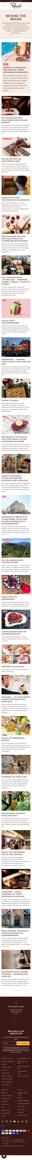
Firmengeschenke (22, 1115)
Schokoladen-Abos (7, 1079)
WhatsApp (21, 1112)
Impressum (8, 1139)
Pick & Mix (4, 1070)
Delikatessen (5, 1073)
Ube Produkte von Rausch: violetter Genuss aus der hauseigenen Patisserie (15, 439)
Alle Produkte (6, 1085)
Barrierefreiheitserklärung (18, 1141)
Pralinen (4, 1064)
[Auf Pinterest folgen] (10, 1121)
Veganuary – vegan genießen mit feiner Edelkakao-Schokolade (13, 894)
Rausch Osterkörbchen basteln (13, 739)
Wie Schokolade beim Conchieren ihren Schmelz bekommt (15, 120)
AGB (3, 1139)
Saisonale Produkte (7, 1076)
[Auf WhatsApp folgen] (26, 1121)
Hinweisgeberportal (18, 1139)
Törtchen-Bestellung (23, 1076)
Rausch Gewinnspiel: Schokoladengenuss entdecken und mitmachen (15, 478)
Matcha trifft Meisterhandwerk (10, 321)
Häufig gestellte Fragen (22, 1094)
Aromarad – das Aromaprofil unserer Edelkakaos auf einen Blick (16, 699)
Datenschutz (7, 1141)
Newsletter (21, 1109)
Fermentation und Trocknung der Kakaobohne (16, 198)
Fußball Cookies (10, 400)
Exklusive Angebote (7, 1082)
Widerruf (6, 1143)
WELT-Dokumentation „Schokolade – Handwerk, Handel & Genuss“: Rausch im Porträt (16, 280)
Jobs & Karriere (6, 1113)
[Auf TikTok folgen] (18, 1121)
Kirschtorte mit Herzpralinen (9, 598)
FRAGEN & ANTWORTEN (16, 1)
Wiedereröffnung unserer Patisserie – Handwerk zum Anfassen (15, 974)
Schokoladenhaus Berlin (22, 1062)
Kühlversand (21, 1106)
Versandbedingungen (23, 1100)
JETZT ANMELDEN (23, 1043)
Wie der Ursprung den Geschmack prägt (12, 561)
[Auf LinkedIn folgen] (22, 1121)
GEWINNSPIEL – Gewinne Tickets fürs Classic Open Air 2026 (16, 361)
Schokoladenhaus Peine (22, 1072)
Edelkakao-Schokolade (8, 1061)
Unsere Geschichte (7, 1096)
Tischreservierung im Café (23, 1067)
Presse (4, 1116)
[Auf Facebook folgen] (3, 1121)
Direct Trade (5, 1104)
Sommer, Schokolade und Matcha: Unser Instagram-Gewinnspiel (15, 70)
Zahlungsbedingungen (24, 1103)
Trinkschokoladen (6, 1067)
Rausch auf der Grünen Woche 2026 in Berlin (13, 853)
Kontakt (20, 1098)
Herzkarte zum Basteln (13, 666)
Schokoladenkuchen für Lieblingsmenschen (14, 632)
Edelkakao (4, 1093)
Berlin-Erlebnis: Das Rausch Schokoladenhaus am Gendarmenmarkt (15, 933)
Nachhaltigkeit (6, 1098)
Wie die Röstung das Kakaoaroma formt (12, 160)
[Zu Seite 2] (19, 990)
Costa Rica (4, 1101)
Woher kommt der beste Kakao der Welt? (13, 814)
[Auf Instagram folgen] (7, 1121)
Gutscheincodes (6, 1110)
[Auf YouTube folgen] (14, 1121)
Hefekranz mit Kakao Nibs (14, 777)
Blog (3, 1107)
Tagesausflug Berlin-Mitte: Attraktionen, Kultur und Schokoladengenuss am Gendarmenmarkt (15, 520)
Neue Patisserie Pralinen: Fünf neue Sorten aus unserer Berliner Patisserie (15, 238)
